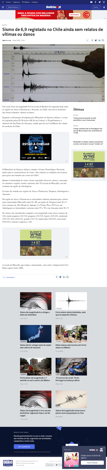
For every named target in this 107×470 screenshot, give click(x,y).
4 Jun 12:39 (23, 318)
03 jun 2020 (19, 40)
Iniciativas (35, 2)
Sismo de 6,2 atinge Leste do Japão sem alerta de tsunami (35, 346)
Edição (13, 7)
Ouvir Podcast (92, 462)
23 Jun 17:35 (23, 384)
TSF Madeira (26, 2)
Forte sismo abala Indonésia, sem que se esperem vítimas (71, 313)
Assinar (96, 7)
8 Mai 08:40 (59, 417)
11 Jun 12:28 (23, 419)
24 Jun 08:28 (59, 351)
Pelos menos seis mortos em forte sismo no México (71, 346)
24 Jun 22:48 (23, 351)
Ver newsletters (24, 446)
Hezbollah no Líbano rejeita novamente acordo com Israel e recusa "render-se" (88, 142)
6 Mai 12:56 (59, 384)
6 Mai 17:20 (59, 318)
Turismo (8, 2)
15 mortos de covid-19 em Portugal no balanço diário (68, 379)
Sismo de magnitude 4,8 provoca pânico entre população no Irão (70, 412)
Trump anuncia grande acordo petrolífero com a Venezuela (84, 119)
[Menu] (3, 7)
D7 (3, 2)
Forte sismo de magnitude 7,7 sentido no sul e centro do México (35, 379)
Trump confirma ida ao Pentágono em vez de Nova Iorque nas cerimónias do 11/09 (87, 130)
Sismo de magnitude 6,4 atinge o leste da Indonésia (35, 313)
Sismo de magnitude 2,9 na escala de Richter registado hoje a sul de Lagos (35, 413)
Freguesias (16, 2)
